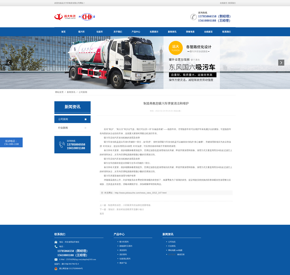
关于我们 (118, 31)
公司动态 (172, 242)
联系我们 (232, 3)
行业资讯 (172, 246)
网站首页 (59, 92)
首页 (63, 31)
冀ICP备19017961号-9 (70, 264)
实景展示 (154, 31)
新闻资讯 (172, 31)
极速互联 (181, 254)
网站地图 (172, 250)
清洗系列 (123, 250)
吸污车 (81, 31)
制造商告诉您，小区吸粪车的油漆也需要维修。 (130, 205)
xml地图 (179, 250)
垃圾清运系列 (124, 259)
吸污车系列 (124, 242)
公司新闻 (82, 92)
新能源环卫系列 (125, 246)
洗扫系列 (123, 254)
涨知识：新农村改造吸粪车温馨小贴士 (126, 209)
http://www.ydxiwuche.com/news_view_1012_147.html (140, 193)
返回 (102, 213)
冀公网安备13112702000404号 (71, 268)
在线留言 (223, 3)
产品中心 (136, 31)
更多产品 (123, 263)
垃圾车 (100, 31)
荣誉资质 (190, 31)
